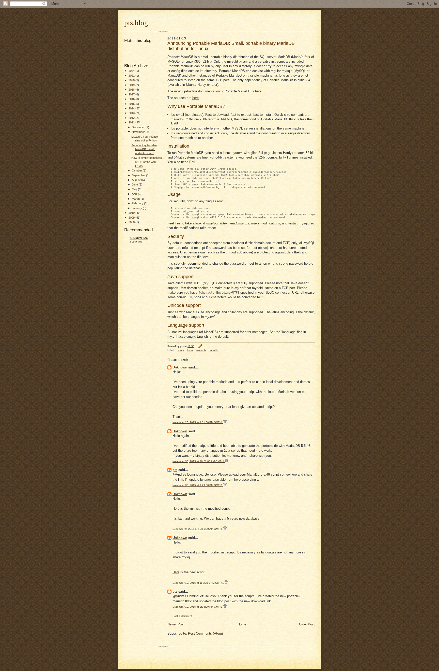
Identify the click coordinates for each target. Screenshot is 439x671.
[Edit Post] (200, 346)
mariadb (201, 350)
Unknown (180, 367)
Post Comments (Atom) (205, 633)
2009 (132, 217)
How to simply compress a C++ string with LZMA (146, 161)
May (135, 189)
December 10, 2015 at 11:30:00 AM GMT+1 (199, 582)
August (136, 179)
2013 (132, 113)
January (137, 208)
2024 (132, 70)
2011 (132, 122)
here (258, 91)
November (139, 131)
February (138, 203)
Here (176, 508)
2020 (132, 80)
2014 (132, 108)
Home (242, 624)
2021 (132, 75)
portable (213, 350)
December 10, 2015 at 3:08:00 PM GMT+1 (198, 606)
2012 (132, 117)
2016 (132, 99)
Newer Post (175, 624)
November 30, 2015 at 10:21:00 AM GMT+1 (199, 461)
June (135, 184)
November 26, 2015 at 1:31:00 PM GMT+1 (198, 422)
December (139, 127)
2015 (132, 103)
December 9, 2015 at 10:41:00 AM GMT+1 (198, 528)
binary (180, 350)
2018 (132, 89)
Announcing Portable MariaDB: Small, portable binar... (144, 149)
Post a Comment (182, 616)
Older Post (307, 624)
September (139, 175)
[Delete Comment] (225, 422)
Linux (190, 350)
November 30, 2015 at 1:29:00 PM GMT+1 (198, 485)
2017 (132, 94)
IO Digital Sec (139, 237)
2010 (132, 212)
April (135, 193)
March (136, 198)
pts (175, 470)
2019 (132, 85)
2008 (132, 222)
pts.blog (136, 23)
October (137, 170)
